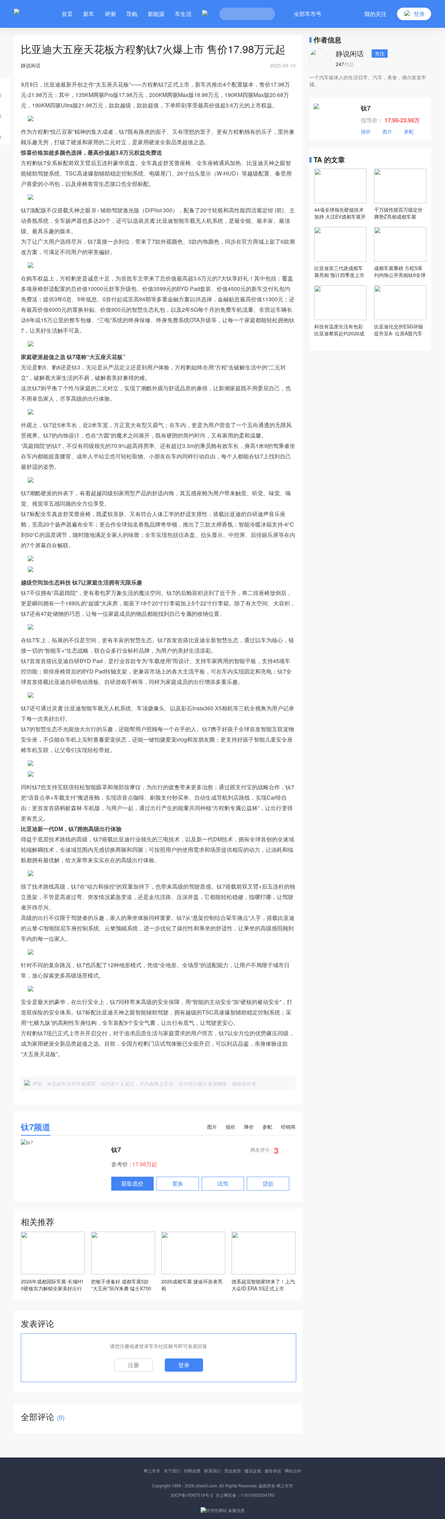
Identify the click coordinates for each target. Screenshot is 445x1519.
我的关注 (375, 14)
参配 (267, 1126)
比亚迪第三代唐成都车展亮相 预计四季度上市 (339, 271)
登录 (183, 1365)
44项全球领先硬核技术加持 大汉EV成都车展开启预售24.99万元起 (340, 213)
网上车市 (152, 1470)
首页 (67, 14)
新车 (88, 14)
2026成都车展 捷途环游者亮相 (191, 1285)
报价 (230, 1126)
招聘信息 (192, 1470)
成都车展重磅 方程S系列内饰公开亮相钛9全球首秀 (400, 271)
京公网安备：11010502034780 (245, 1495)
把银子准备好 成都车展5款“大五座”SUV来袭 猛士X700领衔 (121, 1285)
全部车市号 (308, 14)
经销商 (288, 1126)
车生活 (183, 14)
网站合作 (293, 1470)
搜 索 (264, 14)
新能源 (156, 14)
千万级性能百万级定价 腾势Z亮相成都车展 (398, 213)
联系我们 (212, 1470)
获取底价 (132, 1183)
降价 (249, 1126)
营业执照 (232, 1470)
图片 (212, 1126)
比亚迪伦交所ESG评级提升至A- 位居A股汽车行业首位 (398, 330)
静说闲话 (350, 53)
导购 (131, 14)
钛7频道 (35, 1127)
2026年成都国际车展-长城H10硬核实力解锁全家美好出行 (52, 1285)
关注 (380, 53)
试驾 (222, 1183)
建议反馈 (252, 1470)
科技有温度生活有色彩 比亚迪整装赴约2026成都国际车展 (339, 330)
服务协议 (273, 1470)
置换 (177, 1183)
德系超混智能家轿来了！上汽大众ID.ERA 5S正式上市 (263, 1285)
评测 (110, 14)
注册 (133, 1365)
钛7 (116, 1149)
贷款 (268, 1183)
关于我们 (172, 1470)
